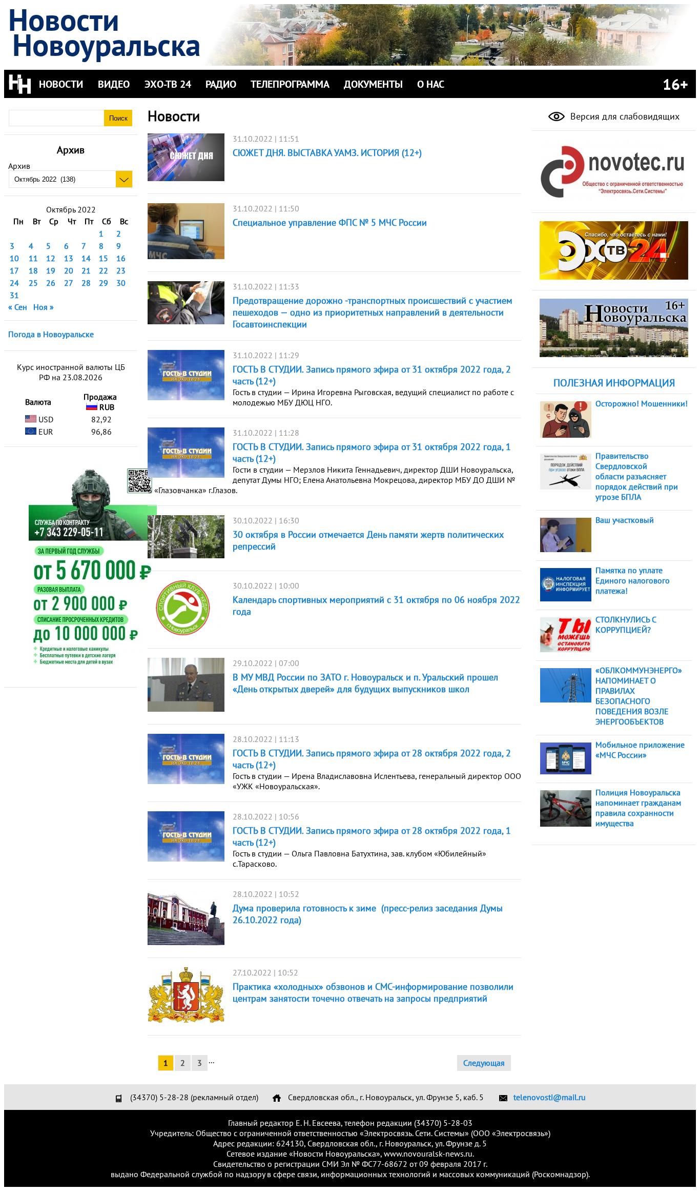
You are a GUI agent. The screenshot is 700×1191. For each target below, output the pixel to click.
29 (103, 283)
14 (86, 258)
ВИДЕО (114, 84)
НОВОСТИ (61, 84)
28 (86, 283)
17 (14, 270)
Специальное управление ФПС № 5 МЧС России (330, 222)
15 (103, 258)
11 (33, 258)
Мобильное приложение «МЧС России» (640, 749)
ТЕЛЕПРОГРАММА (290, 84)
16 (121, 258)
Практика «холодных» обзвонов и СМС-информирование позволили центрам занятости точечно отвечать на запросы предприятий (373, 992)
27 (68, 283)
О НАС (430, 84)
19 (50, 270)
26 (50, 283)
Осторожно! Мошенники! (641, 403)
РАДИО (220, 84)
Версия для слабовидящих (624, 116)
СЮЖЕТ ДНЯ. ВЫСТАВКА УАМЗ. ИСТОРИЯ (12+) (327, 153)
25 (33, 283)
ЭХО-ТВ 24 (168, 84)
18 (33, 270)
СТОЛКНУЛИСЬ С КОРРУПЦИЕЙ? (625, 624)
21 (86, 270)
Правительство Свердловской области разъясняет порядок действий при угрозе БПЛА (636, 476)
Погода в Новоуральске (51, 334)
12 (50, 258)
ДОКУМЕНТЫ (373, 84)
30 (121, 283)
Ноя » (43, 307)
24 (14, 283)
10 (14, 258)
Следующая (484, 1063)
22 (103, 270)
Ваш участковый (624, 520)
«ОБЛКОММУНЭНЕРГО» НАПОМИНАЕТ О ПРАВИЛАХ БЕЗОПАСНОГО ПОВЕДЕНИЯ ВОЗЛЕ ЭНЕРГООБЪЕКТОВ (638, 696)
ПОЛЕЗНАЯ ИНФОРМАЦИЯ (614, 382)
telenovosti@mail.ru (549, 1097)
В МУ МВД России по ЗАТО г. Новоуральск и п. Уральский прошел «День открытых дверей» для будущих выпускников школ (365, 683)
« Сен (17, 307)
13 (68, 258)
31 (14, 295)
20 (68, 270)
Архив (19, 166)
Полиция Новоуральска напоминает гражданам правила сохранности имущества (638, 807)
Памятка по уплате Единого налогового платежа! (632, 580)
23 (121, 270)
